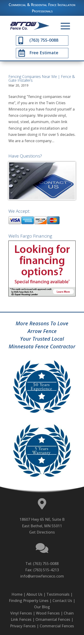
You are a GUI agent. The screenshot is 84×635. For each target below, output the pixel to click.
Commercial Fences (57, 625)
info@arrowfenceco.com (42, 576)
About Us (34, 594)
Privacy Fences (23, 625)
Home (16, 594)
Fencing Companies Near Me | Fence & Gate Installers (41, 78)
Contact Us (62, 600)
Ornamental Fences (52, 619)
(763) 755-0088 (46, 563)
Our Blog (42, 606)
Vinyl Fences (21, 613)
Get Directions (42, 532)
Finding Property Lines (29, 600)
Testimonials (58, 594)
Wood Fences (48, 613)
